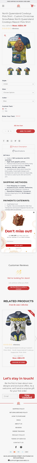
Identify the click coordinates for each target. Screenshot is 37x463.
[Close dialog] (34, 212)
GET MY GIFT (18, 245)
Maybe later (18, 248)
